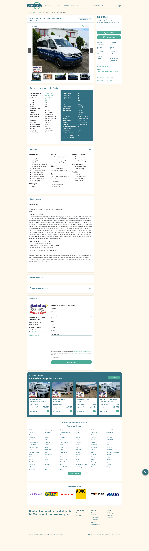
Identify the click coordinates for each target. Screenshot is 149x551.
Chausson (32, 435)
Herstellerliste (95, 517)
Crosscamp (109, 435)
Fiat (46, 440)
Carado (78, 432)
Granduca (78, 442)
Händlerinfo (109, 518)
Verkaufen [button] (57, 6)
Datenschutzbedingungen (81, 353)
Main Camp (79, 450)
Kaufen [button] (47, 6)
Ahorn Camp (48, 430)
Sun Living (32, 464)
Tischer (93, 464)
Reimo (31, 459)
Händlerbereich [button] (98, 6)
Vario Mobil (63, 467)
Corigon (93, 435)
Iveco (77, 445)
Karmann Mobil (33, 447)
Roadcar (93, 459)
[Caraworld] (34, 5)
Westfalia (94, 467)
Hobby (93, 442)
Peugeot (93, 454)
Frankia (93, 440)
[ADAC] (81, 494)
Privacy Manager (95, 524)
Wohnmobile (49, 95)
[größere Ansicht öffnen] (83, 26)
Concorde (79, 435)
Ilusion (47, 445)
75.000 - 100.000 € (102, 66)
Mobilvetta (63, 452)
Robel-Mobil (33, 462)
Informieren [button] (75, 6)
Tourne (108, 464)
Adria (30, 430)
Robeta (47, 462)
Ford (61, 440)
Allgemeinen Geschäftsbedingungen (81, 351)
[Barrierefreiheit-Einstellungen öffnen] (145, 472)
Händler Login (110, 513)
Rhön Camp (63, 459)
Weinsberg (79, 467)
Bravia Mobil (110, 430)
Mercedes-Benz (34, 452)
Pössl (46, 457)
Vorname (53, 308)
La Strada (94, 447)
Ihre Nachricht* (55, 334)
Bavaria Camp (64, 430)
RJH (61, 457)
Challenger (109, 432)
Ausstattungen (36, 149)
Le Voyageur (48, 450)
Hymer (108, 442)
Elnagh (78, 437)
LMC (77, 447)
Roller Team (63, 462)
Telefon (53, 321)
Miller (46, 452)
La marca (109, 447)
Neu (91, 19)
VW (30, 467)
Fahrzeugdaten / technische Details (44, 88)
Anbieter (33, 299)
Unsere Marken (74, 473)
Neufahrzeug (49, 93)
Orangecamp (48, 454)
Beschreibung (35, 199)
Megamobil (109, 450)
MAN (61, 450)
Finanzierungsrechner (39, 288)
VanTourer (48, 467)
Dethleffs (32, 437)
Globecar (47, 442)
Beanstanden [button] (113, 80)
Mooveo (78, 452)
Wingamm (109, 467)
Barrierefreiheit (106, 535)
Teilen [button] (111, 77)
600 (46, 101)
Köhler (62, 447)
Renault (47, 459)
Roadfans (109, 459)
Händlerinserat (84, 19)
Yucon (62, 469)
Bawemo (78, 430)
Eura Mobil (109, 437)
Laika (30, 450)
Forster (78, 440)
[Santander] (66, 494)
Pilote (31, 457)
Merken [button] (102, 77)
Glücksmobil (64, 442)
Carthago (94, 432)
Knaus (46, 447)
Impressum (115, 535)
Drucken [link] (102, 80)
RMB (77, 457)
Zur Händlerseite (34, 335)
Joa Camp (94, 445)
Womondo (32, 469)
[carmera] (97, 494)
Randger (93, 457)
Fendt (31, 440)
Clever (62, 435)
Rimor (77, 459)
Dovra (46, 437)
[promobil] (51, 494)
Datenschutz (96, 535)
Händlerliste (94, 519)
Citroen (47, 435)
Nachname (54, 315)
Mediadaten (79, 515)
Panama (78, 454)
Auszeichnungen (36, 278)
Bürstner (47, 432)
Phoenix (108, 454)
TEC (61, 464)
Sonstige (93, 462)
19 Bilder (34, 26)
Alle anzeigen (114, 377)
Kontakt (93, 522)
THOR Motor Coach (81, 464)
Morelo (93, 452)
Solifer (78, 462)
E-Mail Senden (71, 362)
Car (46, 99)
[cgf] (113, 494)
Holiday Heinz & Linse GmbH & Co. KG (107, 71)
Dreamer (62, 437)
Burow (31, 432)
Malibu (93, 450)
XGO (46, 469)
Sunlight (47, 464)
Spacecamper (110, 462)
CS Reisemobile (65, 432)
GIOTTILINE (109, 440)
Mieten (66, 6)
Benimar (93, 430)
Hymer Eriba (48, 97)
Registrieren (109, 515)
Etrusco (93, 437)
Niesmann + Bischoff (112, 452)
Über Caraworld (80, 513)
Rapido (108, 457)
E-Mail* (53, 328)
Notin (30, 454)
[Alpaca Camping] (36, 494)
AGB (89, 535)
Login (119, 6)
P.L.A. (61, 454)
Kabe (108, 445)
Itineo (62, 445)
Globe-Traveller (34, 442)
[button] (29, 50)
